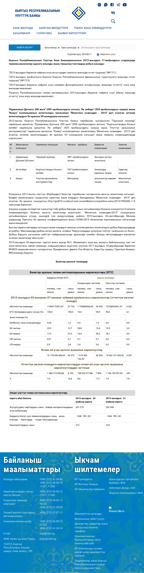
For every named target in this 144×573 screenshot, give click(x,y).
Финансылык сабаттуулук (89, 518)
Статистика (44, 33)
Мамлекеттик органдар (88, 513)
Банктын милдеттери (53, 28)
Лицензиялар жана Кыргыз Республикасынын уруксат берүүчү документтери (90, 564)
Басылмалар (21, 33)
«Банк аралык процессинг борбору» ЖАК (124, 481)
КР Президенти (83, 479)
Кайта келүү (24, 47)
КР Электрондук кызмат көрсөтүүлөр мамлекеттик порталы (90, 552)
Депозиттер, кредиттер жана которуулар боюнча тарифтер (91, 527)
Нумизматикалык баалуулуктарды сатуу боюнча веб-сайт (88, 539)
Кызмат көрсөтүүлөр (72, 33)
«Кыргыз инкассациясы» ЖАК (126, 493)
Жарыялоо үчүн (107, 54)
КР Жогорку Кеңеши (86, 484)
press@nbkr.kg (48, 538)
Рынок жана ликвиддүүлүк (93, 28)
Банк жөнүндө (23, 28)
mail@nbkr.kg (47, 533)
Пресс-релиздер (68, 47)
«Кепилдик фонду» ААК (122, 487)
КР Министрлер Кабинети (89, 489)
